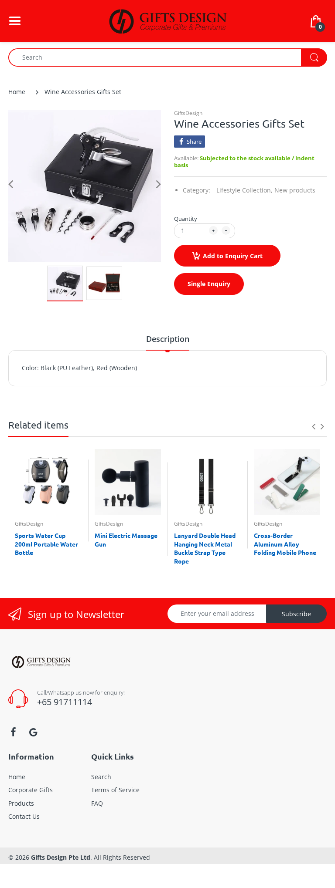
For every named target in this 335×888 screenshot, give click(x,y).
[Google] (33, 732)
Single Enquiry (209, 284)
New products (294, 190)
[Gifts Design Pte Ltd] (167, 20)
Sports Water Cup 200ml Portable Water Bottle (46, 543)
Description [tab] (167, 339)
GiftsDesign (188, 113)
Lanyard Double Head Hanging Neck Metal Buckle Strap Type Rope (205, 548)
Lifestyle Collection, (244, 190)
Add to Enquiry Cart (233, 256)
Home (16, 92)
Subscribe (296, 614)
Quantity (185, 219)
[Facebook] (13, 732)
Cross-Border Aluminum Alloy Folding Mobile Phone (285, 543)
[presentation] (313, 426)
